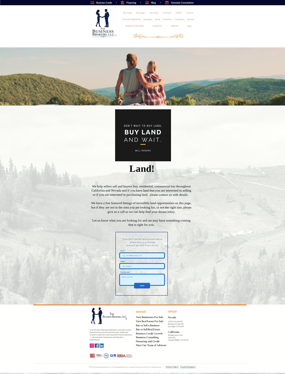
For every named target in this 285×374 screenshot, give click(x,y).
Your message (124, 272)
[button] (180, 19)
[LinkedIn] (102, 346)
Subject (122, 261)
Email (122, 251)
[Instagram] (92, 346)
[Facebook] (97, 346)
